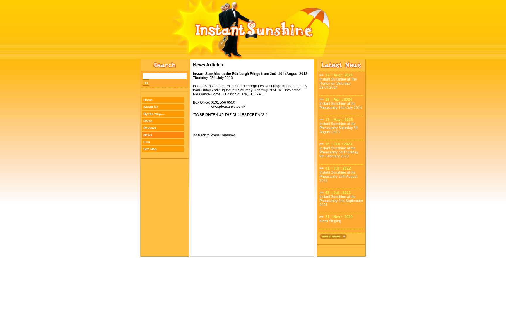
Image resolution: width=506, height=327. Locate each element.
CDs (146, 142)
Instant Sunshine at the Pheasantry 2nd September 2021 (341, 201)
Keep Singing (330, 221)
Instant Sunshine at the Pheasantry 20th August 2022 (338, 176)
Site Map (150, 149)
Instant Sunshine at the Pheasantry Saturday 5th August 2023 (339, 128)
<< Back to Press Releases (214, 135)
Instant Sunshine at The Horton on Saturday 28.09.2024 (338, 83)
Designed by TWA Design (253, 258)
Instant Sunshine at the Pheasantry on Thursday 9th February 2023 (338, 152)
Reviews (149, 128)
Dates (147, 121)
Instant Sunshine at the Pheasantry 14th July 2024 (340, 106)
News (147, 135)
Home (148, 100)
